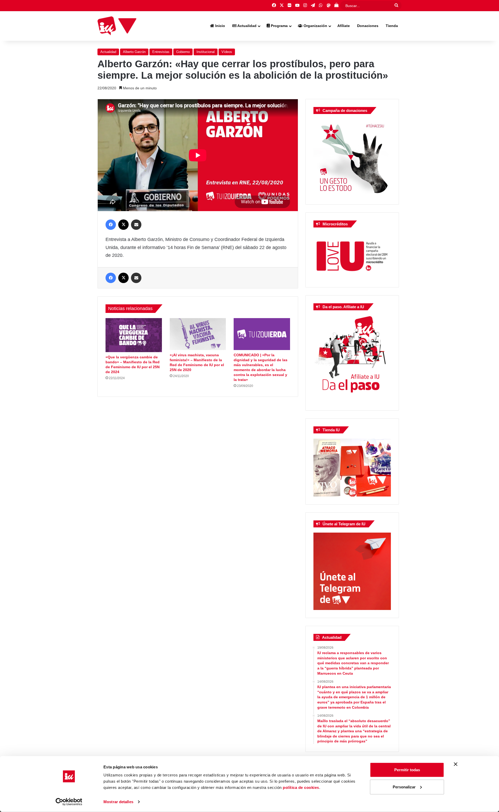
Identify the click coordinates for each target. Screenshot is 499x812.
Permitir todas (407, 770)
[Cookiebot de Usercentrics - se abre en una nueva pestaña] (69, 802)
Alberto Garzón (134, 52)
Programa (279, 26)
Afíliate (343, 26)
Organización (315, 26)
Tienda (392, 26)
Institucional (205, 52)
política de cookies (301, 787)
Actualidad (247, 26)
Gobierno (183, 52)
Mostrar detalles (118, 802)
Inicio (219, 26)
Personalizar (404, 786)
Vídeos (226, 52)
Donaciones (367, 26)
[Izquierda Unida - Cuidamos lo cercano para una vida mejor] (116, 26)
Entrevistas (160, 52)
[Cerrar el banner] (455, 764)
